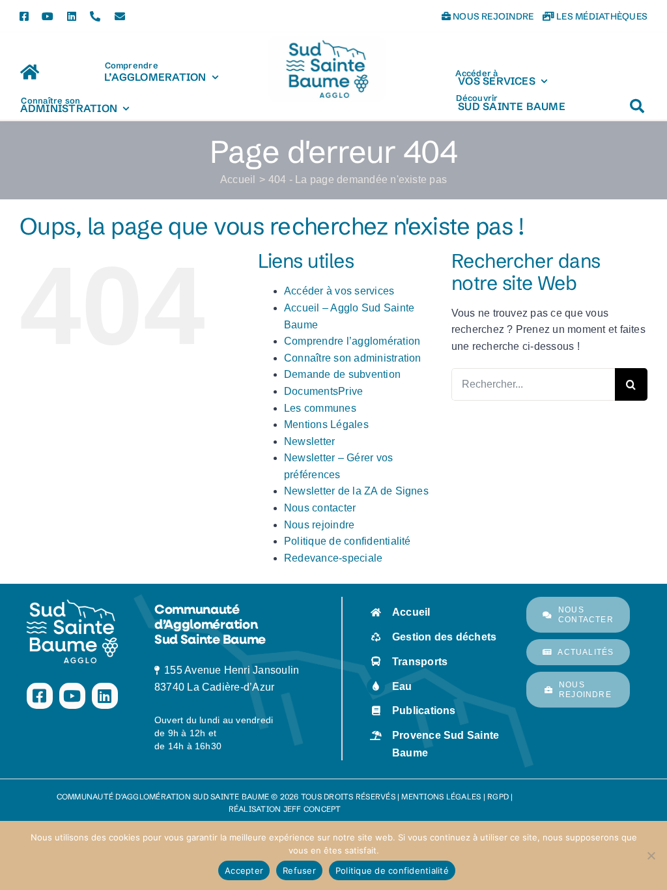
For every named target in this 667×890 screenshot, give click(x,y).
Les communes (320, 408)
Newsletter (309, 441)
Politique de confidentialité (347, 541)
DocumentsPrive (323, 391)
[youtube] (47, 16)
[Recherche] (637, 99)
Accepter (244, 870)
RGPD (498, 796)
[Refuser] (650, 855)
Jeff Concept (312, 809)
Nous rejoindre (492, 16)
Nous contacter (320, 507)
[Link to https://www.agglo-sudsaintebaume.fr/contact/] (120, 16)
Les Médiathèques (600, 16)
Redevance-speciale (333, 558)
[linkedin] (71, 16)
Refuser (299, 870)
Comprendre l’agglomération (352, 341)
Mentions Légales (326, 424)
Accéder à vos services (339, 290)
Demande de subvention (342, 374)
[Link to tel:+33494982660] (95, 16)
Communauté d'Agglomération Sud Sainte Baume (163, 796)
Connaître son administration (352, 358)
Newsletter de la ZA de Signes (356, 490)
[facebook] (24, 16)
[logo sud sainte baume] (327, 40)
